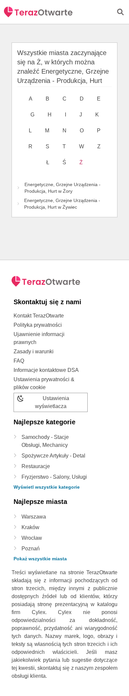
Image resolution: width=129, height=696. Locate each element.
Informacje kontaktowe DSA (46, 370)
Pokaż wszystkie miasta (40, 558)
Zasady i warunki (34, 351)
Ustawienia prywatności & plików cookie (44, 383)
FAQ (19, 361)
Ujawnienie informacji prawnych (39, 338)
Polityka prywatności (38, 325)
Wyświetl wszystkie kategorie (47, 487)
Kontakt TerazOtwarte (39, 315)
